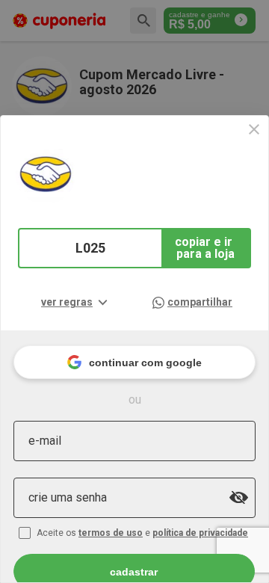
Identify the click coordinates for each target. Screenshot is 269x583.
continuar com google (145, 362)
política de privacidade (200, 533)
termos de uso (110, 533)
